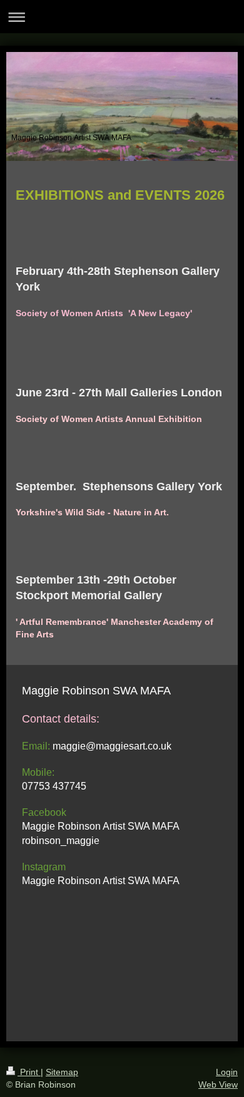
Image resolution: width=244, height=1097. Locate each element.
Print (29, 1072)
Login (227, 1072)
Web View (218, 1084)
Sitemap (62, 1072)
